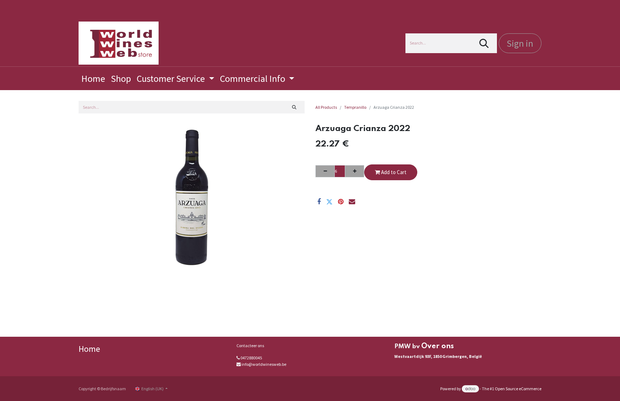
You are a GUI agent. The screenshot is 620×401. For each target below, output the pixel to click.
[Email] (352, 202)
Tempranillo (355, 107)
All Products (326, 107)
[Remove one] (325, 171)
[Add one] (354, 171)
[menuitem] (93, 78)
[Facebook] (319, 202)
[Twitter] (329, 202)
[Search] (484, 43)
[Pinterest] (340, 202)
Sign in (520, 43)
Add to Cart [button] (393, 172)
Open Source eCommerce (518, 388)
